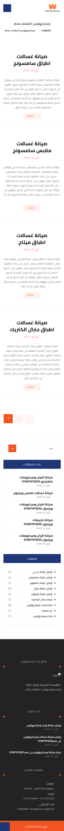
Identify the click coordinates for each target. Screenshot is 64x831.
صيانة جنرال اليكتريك (42, 599)
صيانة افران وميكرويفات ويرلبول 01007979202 (36, 506)
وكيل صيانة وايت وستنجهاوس (43, 725)
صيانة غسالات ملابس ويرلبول (33, 493)
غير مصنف (47, 610)
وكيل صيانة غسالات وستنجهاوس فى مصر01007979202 (42, 739)
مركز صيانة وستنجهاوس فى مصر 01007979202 (35, 752)
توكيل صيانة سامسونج (41, 577)
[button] (7, 8)
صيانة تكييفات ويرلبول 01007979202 (38, 522)
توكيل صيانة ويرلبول (42, 594)
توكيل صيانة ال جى (42, 572)
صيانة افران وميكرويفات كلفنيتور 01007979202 (36, 479)
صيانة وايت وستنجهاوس (40, 605)
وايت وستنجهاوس (43, 616)
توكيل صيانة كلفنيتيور (41, 583)
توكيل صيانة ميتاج (43, 588)
